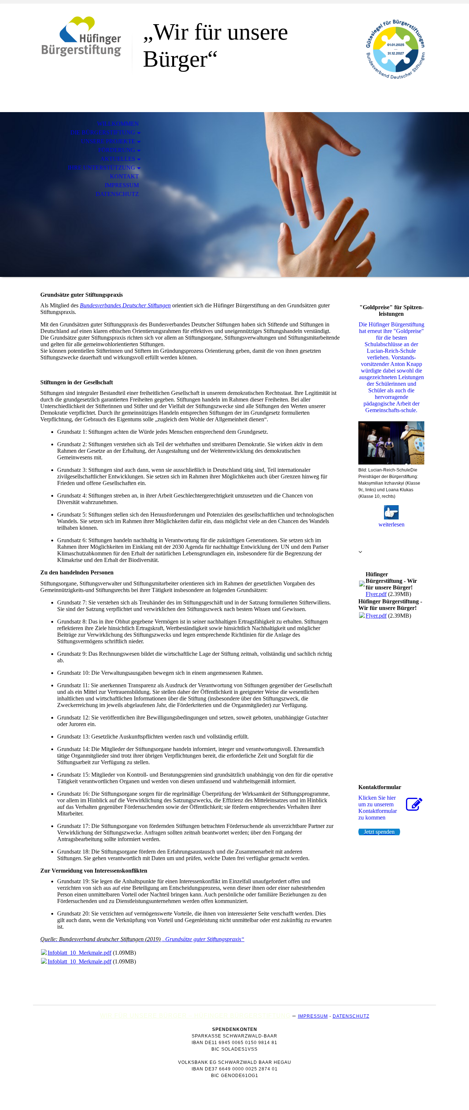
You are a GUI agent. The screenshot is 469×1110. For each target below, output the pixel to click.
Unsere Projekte (108, 141)
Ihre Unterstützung (101, 167)
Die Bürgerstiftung (102, 132)
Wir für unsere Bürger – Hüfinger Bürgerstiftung (195, 1016)
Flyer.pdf (376, 594)
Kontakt (124, 176)
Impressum (122, 185)
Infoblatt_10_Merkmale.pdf (79, 953)
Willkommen (118, 124)
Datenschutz (117, 194)
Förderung (116, 150)
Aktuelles (117, 159)
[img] (82, 36)
